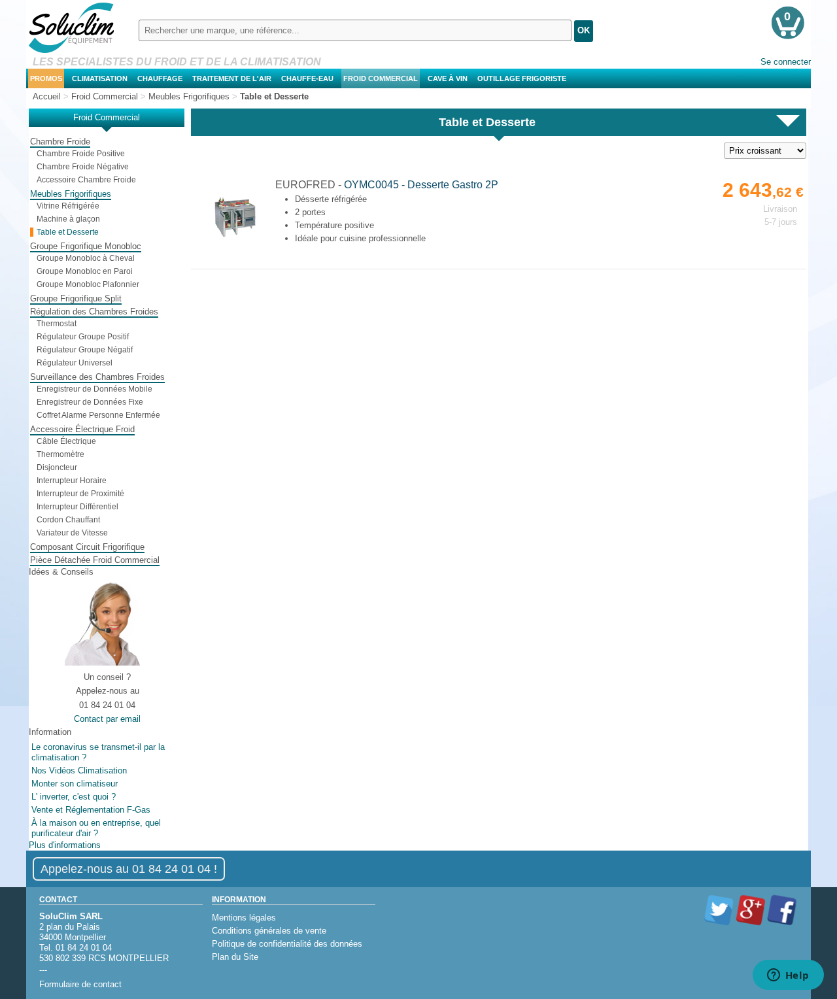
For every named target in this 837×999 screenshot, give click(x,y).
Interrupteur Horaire (72, 480)
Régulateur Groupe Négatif (85, 349)
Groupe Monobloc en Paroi (85, 271)
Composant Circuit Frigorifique (87, 547)
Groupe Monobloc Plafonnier (88, 284)
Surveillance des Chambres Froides (97, 377)
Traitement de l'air (231, 78)
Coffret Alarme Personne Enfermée (98, 415)
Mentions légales (244, 918)
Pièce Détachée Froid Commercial (95, 560)
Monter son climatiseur (74, 783)
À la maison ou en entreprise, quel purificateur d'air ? (96, 828)
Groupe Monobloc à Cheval (86, 258)
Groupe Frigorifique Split (76, 298)
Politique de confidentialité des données (287, 944)
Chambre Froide (60, 141)
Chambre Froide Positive (81, 153)
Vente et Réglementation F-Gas (90, 810)
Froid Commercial (380, 78)
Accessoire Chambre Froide (86, 179)
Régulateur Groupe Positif (83, 336)
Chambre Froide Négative (83, 166)
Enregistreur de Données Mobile (94, 389)
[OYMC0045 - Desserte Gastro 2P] (233, 239)
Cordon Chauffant (68, 519)
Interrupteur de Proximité (80, 493)
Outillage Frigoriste (521, 78)
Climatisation (100, 78)
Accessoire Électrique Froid (82, 429)
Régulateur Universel (74, 362)
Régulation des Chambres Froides (94, 311)
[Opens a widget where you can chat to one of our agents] (788, 976)
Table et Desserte (68, 232)
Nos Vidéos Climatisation (79, 770)
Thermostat (57, 323)
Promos (46, 78)
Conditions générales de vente (269, 931)
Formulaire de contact (80, 984)
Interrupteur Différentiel (77, 506)
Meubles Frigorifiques (70, 194)
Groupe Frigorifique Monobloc (85, 246)
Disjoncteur (57, 467)
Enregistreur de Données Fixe (90, 402)
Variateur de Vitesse (72, 532)
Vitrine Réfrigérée (68, 206)
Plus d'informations (65, 845)
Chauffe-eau (307, 78)
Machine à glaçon (68, 219)
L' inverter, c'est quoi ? (73, 797)
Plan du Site (235, 957)
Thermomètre (60, 454)
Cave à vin (448, 78)
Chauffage (159, 78)
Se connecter (785, 62)
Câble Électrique (66, 441)
